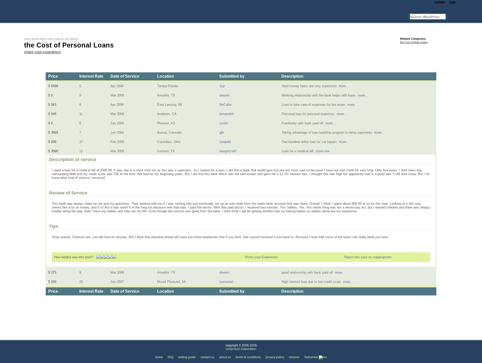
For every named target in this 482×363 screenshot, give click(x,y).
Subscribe (311, 357)
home (159, 357)
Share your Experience (261, 257)
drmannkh (226, 114)
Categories (32, 336)
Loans (93, 336)
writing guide (187, 357)
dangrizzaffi (227, 151)
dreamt (224, 95)
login (452, 2)
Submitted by (232, 76)
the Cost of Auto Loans (414, 42)
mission (294, 357)
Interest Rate (91, 76)
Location (165, 76)
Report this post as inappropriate (367, 257)
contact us (207, 357)
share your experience (42, 52)
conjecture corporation (241, 349)
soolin (223, 123)
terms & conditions (248, 357)
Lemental (226, 282)
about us (225, 357)
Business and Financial (64, 336)
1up (222, 86)
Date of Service (124, 76)
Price (53, 76)
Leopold (225, 142)
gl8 (221, 132)
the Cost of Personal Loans (125, 336)
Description (292, 76)
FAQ (170, 357)
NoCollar (225, 105)
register (439, 2)
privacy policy (275, 357)
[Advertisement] (115, 27)
